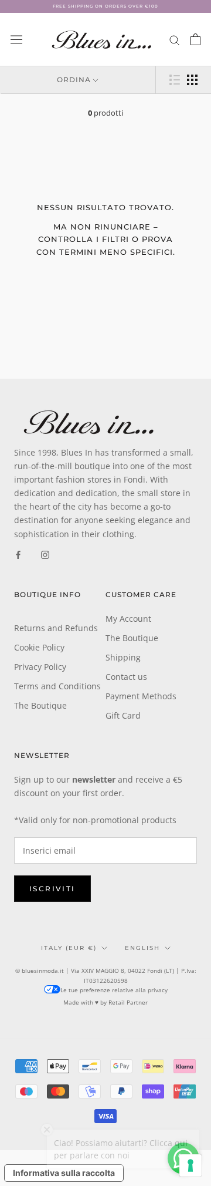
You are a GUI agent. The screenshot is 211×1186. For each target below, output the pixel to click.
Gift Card (123, 715)
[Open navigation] (16, 39)
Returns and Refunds (56, 628)
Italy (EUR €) (69, 948)
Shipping (123, 657)
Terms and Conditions (57, 686)
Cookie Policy (39, 647)
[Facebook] (18, 554)
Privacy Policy (40, 666)
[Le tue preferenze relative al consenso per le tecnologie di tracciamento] (190, 1165)
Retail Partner (128, 1002)
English (142, 948)
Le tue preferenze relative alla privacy (114, 990)
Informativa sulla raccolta (64, 1173)
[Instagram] (45, 554)
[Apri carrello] (195, 39)
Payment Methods (141, 696)
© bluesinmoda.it (39, 970)
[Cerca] (174, 40)
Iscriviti (52, 888)
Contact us (126, 676)
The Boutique (40, 705)
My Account (128, 618)
